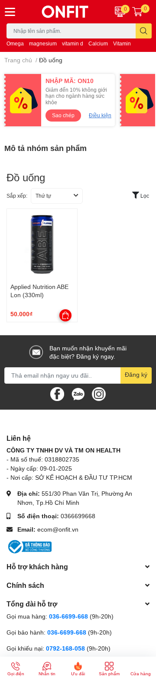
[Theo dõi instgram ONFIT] (99, 393)
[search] (144, 30)
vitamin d (72, 43)
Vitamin (122, 43)
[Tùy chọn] (65, 315)
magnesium (43, 43)
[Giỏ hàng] (137, 11)
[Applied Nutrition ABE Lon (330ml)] (42, 244)
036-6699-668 (68, 616)
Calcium (98, 43)
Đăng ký (136, 374)
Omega (15, 43)
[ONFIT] (65, 11)
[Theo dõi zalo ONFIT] (78, 393)
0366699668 (78, 516)
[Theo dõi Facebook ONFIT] (57, 393)
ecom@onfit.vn (57, 529)
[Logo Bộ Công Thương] (29, 546)
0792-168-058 (66, 648)
